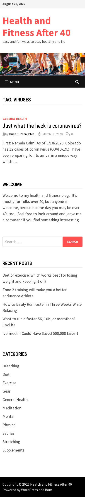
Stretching (11, 441)
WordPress (29, 489)
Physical (9, 424)
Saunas (8, 433)
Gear (6, 391)
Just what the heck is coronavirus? (41, 126)
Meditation (11, 408)
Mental (8, 416)
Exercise (9, 382)
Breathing (10, 365)
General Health (14, 119)
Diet (6, 374)
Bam (48, 489)
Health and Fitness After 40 (36, 26)
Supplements (13, 450)
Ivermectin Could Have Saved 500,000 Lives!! (40, 333)
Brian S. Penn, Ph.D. (22, 134)
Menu (14, 82)
